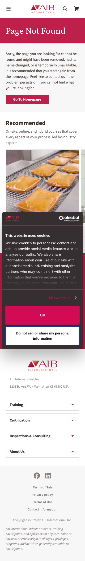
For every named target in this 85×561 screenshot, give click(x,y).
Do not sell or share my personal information (42, 335)
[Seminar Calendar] (42, 186)
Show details (59, 298)
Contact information (42, 509)
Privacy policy (42, 494)
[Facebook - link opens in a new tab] (37, 475)
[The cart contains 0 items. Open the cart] (76, 9)
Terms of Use (42, 502)
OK (42, 315)
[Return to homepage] (42, 366)
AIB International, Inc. (57, 520)
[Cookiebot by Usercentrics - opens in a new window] (60, 219)
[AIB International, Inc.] (42, 9)
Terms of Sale (42, 487)
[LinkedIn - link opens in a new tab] (48, 475)
